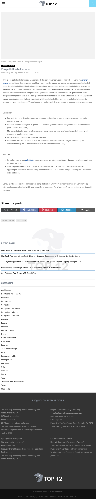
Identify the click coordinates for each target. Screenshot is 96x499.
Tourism (4, 378)
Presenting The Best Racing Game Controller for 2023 (71, 423)
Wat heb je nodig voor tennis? (12, 442)
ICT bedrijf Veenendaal (10, 416)
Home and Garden (8, 338)
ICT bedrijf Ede (56, 420)
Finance (4, 327)
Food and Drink (7, 330)
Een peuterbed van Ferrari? (61, 439)
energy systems (8, 220)
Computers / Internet (8, 65)
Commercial (6, 301)
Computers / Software (10, 316)
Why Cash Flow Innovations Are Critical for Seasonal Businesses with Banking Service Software (40, 256)
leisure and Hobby (8, 356)
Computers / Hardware (10, 308)
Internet (4, 345)
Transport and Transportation (13, 382)
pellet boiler (30, 160)
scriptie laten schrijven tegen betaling (65, 410)
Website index (63, 496)
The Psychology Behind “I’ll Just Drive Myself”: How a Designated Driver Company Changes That (41, 262)
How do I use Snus (8, 446)
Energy (4, 323)
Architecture (6, 290)
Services (4, 371)
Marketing (5, 363)
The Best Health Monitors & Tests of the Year (19, 426)
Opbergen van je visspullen (11, 439)
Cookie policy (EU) (31, 496)
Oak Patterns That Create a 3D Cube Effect (18, 273)
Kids (3, 352)
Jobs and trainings (9, 349)
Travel (3, 385)
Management (6, 360)
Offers (3, 367)
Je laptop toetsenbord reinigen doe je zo (66, 413)
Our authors (43, 496)
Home (20, 496)
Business (5, 297)
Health (3, 334)
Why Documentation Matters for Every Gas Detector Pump (25, 250)
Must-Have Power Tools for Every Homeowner (68, 449)
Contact (73, 496)
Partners (53, 496)
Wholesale (5, 389)
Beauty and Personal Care (11, 294)
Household (5, 341)
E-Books (4, 320)
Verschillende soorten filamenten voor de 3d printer (70, 446)
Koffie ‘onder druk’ (8, 420)
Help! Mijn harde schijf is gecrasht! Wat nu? (67, 442)
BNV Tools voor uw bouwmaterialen (15, 423)
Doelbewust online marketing (62, 416)
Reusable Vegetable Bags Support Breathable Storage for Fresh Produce (31, 268)
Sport (3, 374)
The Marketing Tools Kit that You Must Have (67, 426)
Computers (5, 305)
